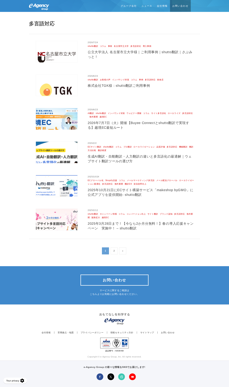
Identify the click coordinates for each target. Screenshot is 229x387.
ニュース (146, 6)
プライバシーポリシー (92, 332)
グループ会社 (129, 6)
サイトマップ (147, 332)
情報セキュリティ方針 (121, 332)
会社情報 (162, 6)
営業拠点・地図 (66, 332)
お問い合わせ (180, 6)
